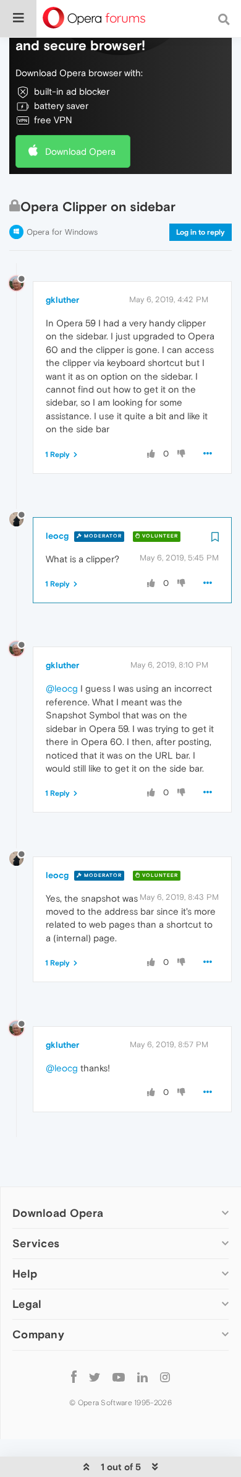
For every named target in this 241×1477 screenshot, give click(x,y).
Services (35, 1243)
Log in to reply (200, 232)
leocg (57, 536)
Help (24, 1273)
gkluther (62, 300)
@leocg (62, 688)
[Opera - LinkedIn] (142, 1377)
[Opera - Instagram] (165, 1377)
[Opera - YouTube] (118, 1377)
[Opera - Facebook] (74, 1377)
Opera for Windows (62, 232)
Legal (27, 1303)
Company (38, 1334)
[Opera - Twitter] (94, 1377)
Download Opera (80, 151)
